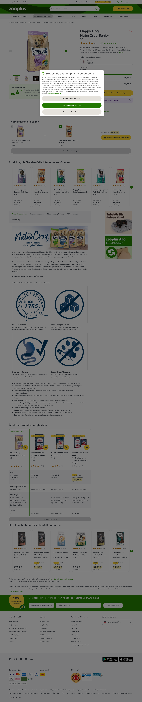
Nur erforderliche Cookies (72, 112)
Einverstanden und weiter (72, 105)
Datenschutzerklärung (54, 93)
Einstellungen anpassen (71, 98)
